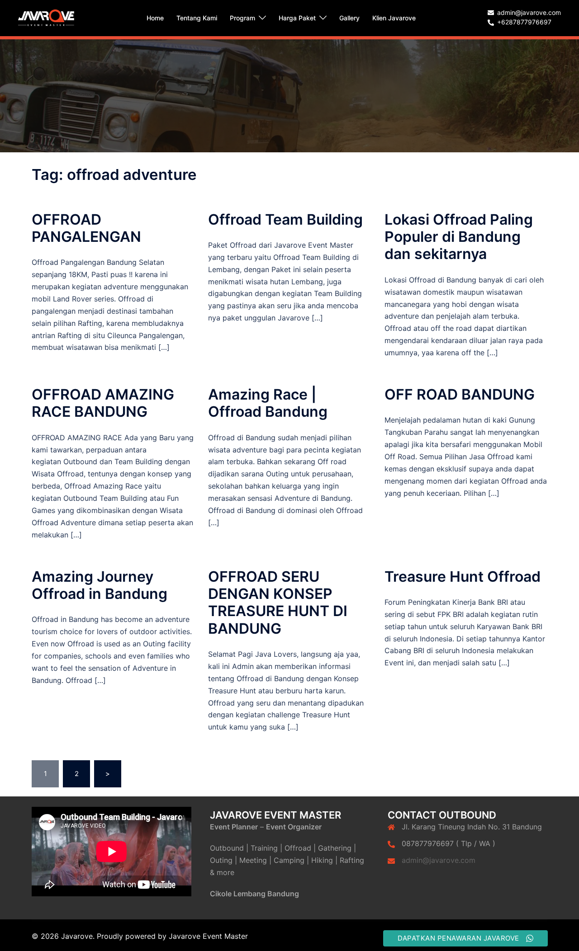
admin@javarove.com (438, 860)
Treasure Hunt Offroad (462, 576)
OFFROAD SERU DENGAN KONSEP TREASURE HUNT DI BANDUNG (277, 602)
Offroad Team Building (285, 219)
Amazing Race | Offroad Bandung (267, 403)
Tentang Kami (196, 18)
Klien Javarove (394, 18)
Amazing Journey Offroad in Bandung (99, 585)
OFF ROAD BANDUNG (459, 394)
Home (155, 18)
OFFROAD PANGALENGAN (86, 228)
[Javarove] (46, 17)
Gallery (349, 18)
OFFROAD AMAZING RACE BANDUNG (103, 403)
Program (242, 18)
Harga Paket (297, 18)
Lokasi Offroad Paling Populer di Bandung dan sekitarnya (458, 237)
